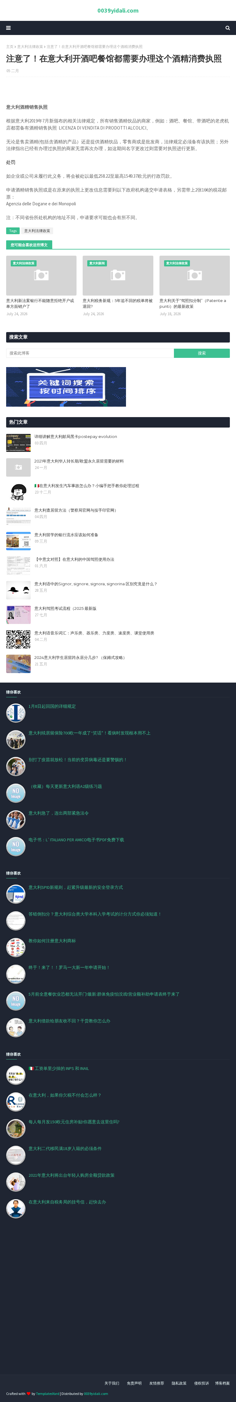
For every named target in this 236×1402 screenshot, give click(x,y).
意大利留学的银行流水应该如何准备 (66, 534)
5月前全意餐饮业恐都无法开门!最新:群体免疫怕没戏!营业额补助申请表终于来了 (104, 994)
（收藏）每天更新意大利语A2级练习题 (65, 786)
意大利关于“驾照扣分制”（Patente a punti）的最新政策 (192, 303)
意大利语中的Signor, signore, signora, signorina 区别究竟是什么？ (96, 583)
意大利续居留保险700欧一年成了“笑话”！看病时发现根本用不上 (90, 733)
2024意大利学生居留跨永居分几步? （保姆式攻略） (80, 657)
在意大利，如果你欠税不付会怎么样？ (65, 1095)
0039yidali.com (118, 10)
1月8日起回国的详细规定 (52, 706)
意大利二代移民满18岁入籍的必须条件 (65, 1148)
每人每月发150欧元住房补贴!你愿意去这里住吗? (74, 1122)
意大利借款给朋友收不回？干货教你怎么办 (69, 1021)
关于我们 (111, 1383)
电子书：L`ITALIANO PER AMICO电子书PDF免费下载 (76, 839)
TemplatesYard (47, 1393)
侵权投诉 (201, 1383)
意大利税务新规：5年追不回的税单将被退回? (118, 303)
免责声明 (134, 1383)
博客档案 (222, 1383)
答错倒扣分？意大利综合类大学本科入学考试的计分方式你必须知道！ (95, 914)
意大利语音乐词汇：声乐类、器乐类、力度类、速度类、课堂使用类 (94, 632)
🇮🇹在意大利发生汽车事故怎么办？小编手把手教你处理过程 (86, 485)
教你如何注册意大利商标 (52, 940)
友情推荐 (156, 1383)
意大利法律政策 (30, 46)
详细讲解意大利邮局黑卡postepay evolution (75, 436)
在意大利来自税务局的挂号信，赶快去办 (67, 1202)
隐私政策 (179, 1383)
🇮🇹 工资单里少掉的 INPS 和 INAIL (59, 1068)
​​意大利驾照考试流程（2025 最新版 (65, 608)
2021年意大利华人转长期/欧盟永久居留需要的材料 (79, 461)
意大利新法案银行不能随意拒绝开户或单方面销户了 (40, 303)
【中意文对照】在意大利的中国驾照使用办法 (74, 559)
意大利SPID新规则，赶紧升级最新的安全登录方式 (76, 887)
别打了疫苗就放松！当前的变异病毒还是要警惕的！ (78, 759)
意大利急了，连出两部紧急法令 (59, 813)
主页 (10, 46)
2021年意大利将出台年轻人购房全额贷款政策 (72, 1175)
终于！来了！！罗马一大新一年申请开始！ (69, 967)
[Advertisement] (118, 1304)
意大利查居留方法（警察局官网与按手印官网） (76, 510)
